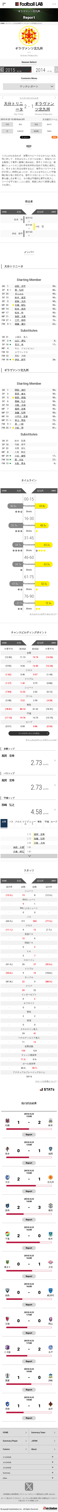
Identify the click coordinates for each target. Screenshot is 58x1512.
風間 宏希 (20, 409)
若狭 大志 (20, 301)
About (33, 1449)
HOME (2, 23)
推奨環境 (15, 1494)
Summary (6, 1473)
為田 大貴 (20, 316)
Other (5, 1478)
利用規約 (7, 1494)
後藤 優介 (20, 324)
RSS (54, 137)
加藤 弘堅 (20, 412)
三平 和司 (20, 320)
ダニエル (19, 293)
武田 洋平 (20, 286)
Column (6, 1449)
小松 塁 (19, 428)
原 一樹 (19, 424)
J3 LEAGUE (7, 1468)
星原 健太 (20, 394)
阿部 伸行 (20, 390)
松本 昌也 (20, 309)
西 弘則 (19, 290)
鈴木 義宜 (20, 297)
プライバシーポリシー (27, 1494)
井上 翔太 (20, 420)
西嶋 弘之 (20, 401)
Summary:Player (10, 1441)
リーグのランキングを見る (29, 733)
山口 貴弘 (20, 340)
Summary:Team (38, 1432)
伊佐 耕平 (20, 359)
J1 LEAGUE (7, 1457)
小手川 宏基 (21, 416)
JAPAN (34, 1441)
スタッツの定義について (45, 1081)
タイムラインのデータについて (43, 614)
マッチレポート (29, 86)
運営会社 (40, 1494)
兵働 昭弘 (20, 305)
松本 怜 (19, 312)
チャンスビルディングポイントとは (41, 740)
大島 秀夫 (20, 463)
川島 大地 (20, 405)
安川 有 (19, 344)
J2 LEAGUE (7, 1462)
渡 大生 (19, 459)
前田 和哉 (20, 397)
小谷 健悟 (20, 456)
